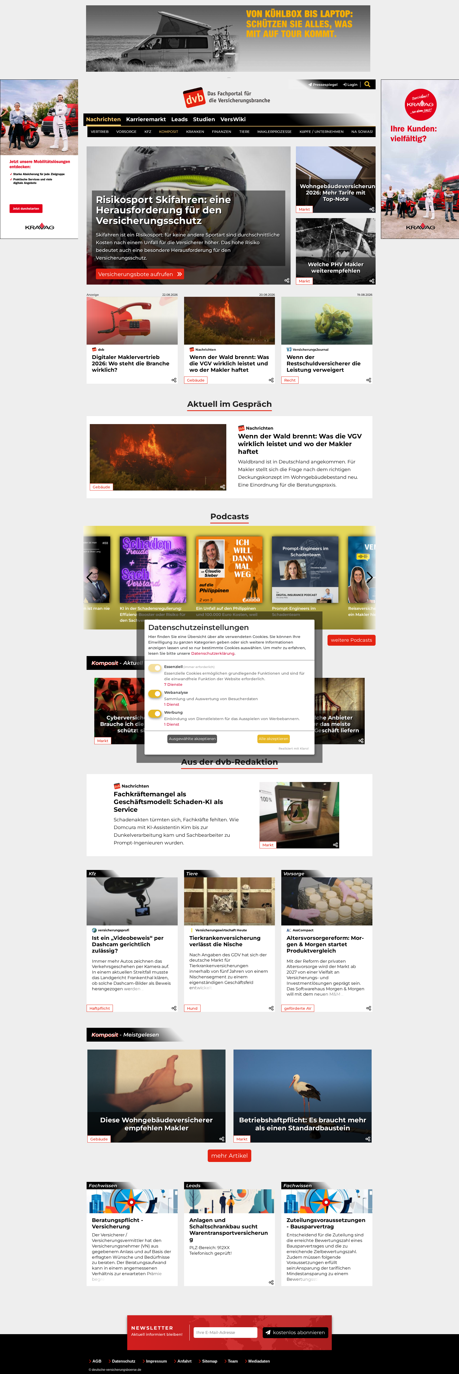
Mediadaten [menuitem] (259, 1361)
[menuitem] (320, 84)
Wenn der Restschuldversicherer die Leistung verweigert (324, 363)
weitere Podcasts (351, 640)
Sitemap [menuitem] (209, 1361)
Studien (204, 119)
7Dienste (173, 684)
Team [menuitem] (233, 1361)
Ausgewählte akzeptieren (192, 738)
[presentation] (90, 577)
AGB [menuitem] (96, 1361)
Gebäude (196, 380)
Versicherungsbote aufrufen (136, 274)
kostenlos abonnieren (298, 1332)
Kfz (92, 873)
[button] (286, 281)
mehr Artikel (229, 1155)
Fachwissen (103, 1185)
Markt (304, 209)
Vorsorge (293, 873)
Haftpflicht (100, 1008)
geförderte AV (297, 1008)
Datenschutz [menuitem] (123, 1361)
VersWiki (233, 119)
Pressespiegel (325, 84)
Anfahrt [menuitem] (184, 1361)
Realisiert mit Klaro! (294, 748)
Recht (290, 380)
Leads (179, 119)
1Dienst (171, 704)
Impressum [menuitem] (156, 1361)
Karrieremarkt (146, 119)
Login (352, 84)
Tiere (192, 873)
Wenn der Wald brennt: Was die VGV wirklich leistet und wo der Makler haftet (229, 363)
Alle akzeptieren (273, 738)
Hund (192, 1008)
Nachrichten (103, 119)
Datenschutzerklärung (213, 653)
